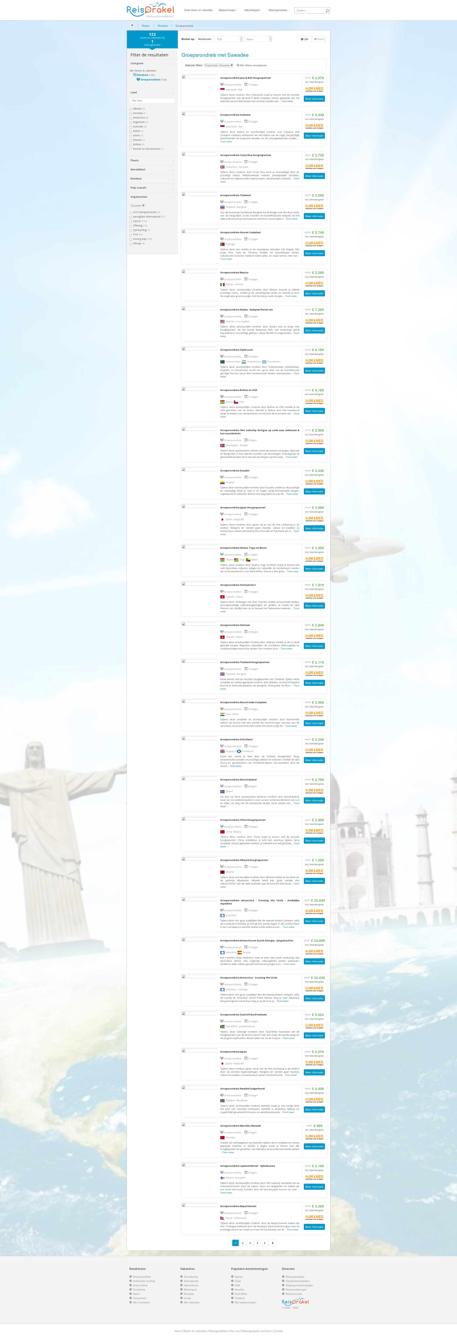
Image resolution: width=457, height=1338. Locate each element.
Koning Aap (142, 239)
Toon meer (287, 101)
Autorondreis (140, 1285)
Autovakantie (191, 1281)
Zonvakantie (191, 1276)
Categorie (136, 63)
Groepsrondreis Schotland (236, 739)
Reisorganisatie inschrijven (257, 1331)
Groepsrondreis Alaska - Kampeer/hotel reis (246, 309)
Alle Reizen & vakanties (143, 70)
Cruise (187, 1298)
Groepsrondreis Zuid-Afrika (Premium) (243, 1014)
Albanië (139, 108)
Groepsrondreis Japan (233, 1051)
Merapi (138, 243)
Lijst (305, 39)
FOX (137, 234)
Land (133, 92)
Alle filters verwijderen (253, 65)
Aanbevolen (205, 39)
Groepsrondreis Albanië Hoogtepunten (244, 860)
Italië (237, 1285)
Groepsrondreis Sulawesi (235, 114)
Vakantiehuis (191, 1285)
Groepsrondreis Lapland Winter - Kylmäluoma (247, 1165)
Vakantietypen (252, 10)
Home (177, 1331)
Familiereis (139, 1289)
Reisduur (136, 178)
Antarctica (140, 117)
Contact (278, 1331)
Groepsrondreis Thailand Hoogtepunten (245, 662)
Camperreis (139, 1298)
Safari (136, 1294)
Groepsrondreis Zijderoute (236, 349)
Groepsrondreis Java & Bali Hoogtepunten (245, 77)
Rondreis (163, 25)
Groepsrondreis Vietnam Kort (238, 584)
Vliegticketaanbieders (298, 1281)
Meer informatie (314, 98)
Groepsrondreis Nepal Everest (238, 1206)
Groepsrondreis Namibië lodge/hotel (242, 1088)
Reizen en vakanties (194, 1331)
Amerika (139, 113)
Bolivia (138, 144)
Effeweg (140, 225)
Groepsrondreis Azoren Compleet (240, 232)
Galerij (321, 39)
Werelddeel (137, 169)
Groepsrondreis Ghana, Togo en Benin (243, 547)
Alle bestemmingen (245, 1302)
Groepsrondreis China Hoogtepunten (243, 819)
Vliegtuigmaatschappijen (299, 1285)
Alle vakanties (191, 1302)
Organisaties (138, 196)
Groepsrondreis (153, 79)
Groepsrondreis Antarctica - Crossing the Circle (248, 977)
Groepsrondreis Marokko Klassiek (240, 1125)
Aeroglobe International (149, 216)
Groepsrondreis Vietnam (235, 625)
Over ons (234, 1331)
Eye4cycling (141, 230)
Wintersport (190, 1289)
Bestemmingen (227, 10)
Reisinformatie (294, 1294)
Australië (139, 126)
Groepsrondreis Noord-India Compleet (243, 702)
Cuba (238, 1281)
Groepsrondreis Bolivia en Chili (238, 390)
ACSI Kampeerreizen (146, 212)
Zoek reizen (198, 10)
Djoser (140, 221)
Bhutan (139, 139)
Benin (138, 135)
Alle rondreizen (141, 1302)
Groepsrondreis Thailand (235, 195)
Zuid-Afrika (241, 1294)
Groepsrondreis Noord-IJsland (238, 779)
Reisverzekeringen (296, 1289)
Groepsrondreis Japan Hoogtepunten (243, 507)
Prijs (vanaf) (138, 187)
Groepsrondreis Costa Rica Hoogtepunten (245, 155)
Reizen (146, 25)
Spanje (239, 1276)
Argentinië (140, 122)
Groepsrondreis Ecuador (235, 470)
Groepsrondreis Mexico (234, 272)
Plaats (134, 160)
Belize (138, 131)
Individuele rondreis (144, 1281)
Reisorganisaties (277, 10)
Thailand (240, 1298)
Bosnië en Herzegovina (148, 148)
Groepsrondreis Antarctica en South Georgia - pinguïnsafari (256, 940)
